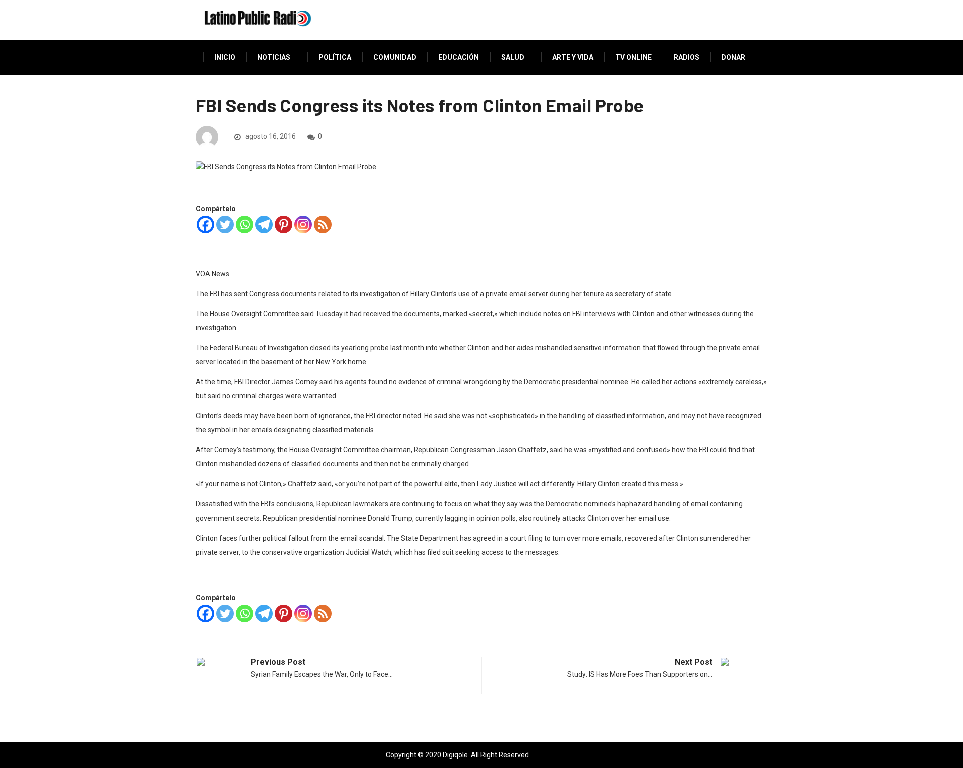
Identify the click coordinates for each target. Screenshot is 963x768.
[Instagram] (303, 224)
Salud (512, 57)
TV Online (633, 57)
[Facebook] (205, 224)
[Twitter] (225, 224)
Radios (686, 57)
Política (334, 57)
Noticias (273, 57)
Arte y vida (572, 57)
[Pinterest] (283, 224)
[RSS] (323, 224)
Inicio (224, 57)
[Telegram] (264, 224)
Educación (458, 57)
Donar (733, 57)
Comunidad (394, 57)
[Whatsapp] (244, 224)
